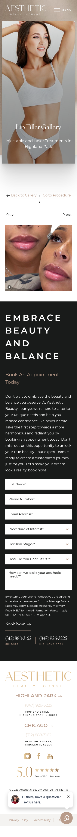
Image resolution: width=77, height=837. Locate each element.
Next (67, 215)
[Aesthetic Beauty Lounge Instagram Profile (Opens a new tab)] (27, 756)
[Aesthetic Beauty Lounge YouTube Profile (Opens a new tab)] (50, 756)
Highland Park (36, 696)
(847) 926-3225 (53, 638)
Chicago (36, 725)
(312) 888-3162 (18, 638)
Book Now (15, 624)
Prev (9, 215)
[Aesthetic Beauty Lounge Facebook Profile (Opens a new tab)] (38, 756)
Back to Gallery (23, 195)
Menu (66, 10)
